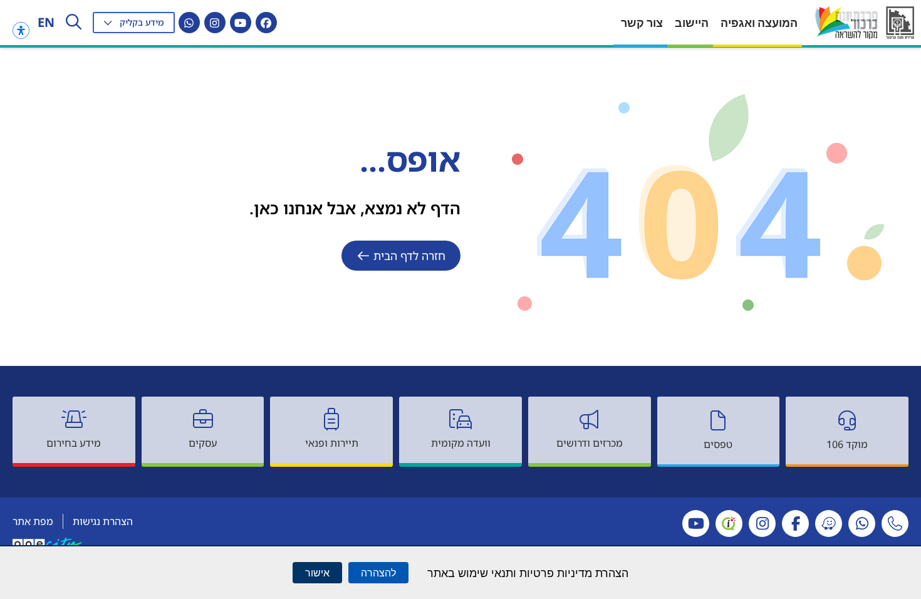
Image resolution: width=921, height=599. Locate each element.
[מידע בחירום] (74, 419)
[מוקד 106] (847, 420)
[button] (134, 22)
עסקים (203, 443)
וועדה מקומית (461, 443)
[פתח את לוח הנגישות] (21, 30)
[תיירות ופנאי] (331, 419)
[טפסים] (718, 420)
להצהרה (378, 572)
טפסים (718, 444)
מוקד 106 (847, 444)
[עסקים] (203, 419)
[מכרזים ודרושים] (590, 419)
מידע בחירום (73, 443)
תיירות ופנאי (331, 443)
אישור (317, 572)
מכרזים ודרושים (589, 443)
